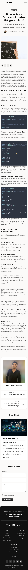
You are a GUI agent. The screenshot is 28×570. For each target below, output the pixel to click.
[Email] (11, 65)
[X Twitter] (5, 65)
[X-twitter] (14, 561)
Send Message (7, 499)
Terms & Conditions (14, 551)
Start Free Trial (7, 540)
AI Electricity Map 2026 (9, 442)
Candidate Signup (21, 533)
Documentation (7, 538)
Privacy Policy (14, 547)
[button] (25, 116)
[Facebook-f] (7, 561)
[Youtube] (21, 561)
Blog (22, 538)
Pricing (7, 535)
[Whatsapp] (10, 561)
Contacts (14, 554)
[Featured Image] (14, 427)
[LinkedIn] (8, 65)
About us (14, 556)
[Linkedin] (17, 561)
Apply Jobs (21, 535)
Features (7, 533)
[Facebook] (2, 65)
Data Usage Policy (14, 549)
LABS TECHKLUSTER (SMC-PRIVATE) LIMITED (14, 565)
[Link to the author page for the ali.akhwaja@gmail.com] (5, 31)
